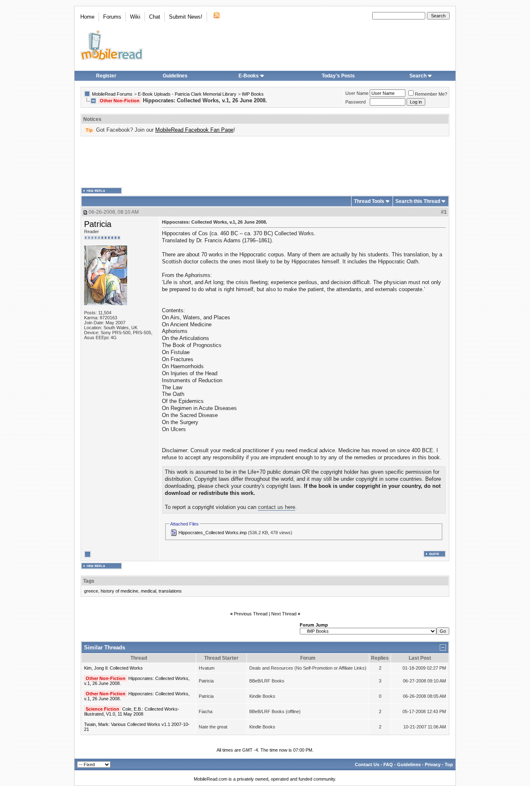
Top (449, 764)
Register (106, 76)
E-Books (248, 76)
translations (170, 590)
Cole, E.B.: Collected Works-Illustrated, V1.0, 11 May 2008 (131, 711)
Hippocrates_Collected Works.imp (212, 532)
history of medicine (119, 590)
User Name (357, 93)
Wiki (135, 17)
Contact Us (367, 764)
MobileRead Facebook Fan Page (194, 130)
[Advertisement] (265, 162)
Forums (112, 17)
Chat (154, 17)
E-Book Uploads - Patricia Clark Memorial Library (187, 94)
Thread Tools (369, 201)
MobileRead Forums (112, 94)
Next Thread (283, 613)
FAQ (388, 764)
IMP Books (253, 94)
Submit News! (185, 17)
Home (87, 17)
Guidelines (175, 76)
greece (91, 590)
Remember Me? (431, 94)
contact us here (276, 507)
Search (418, 76)
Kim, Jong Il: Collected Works (113, 667)
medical (148, 590)
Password (355, 101)
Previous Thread (250, 613)
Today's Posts (338, 76)
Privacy (433, 764)
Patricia (97, 224)
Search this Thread (417, 201)
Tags (88, 581)
